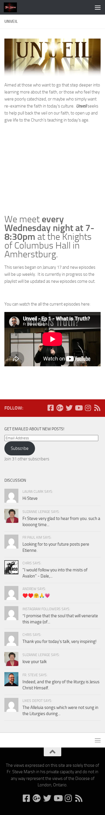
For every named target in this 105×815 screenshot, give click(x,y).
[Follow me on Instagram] (87, 407)
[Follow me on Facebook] (50, 407)
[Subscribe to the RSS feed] (97, 407)
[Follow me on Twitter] (69, 407)
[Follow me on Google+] (59, 407)
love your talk (34, 661)
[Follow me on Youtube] (78, 407)
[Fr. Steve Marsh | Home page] (12, 7)
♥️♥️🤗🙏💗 (36, 595)
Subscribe (20, 448)
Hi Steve (30, 498)
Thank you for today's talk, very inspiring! (59, 641)
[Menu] (97, 7)
